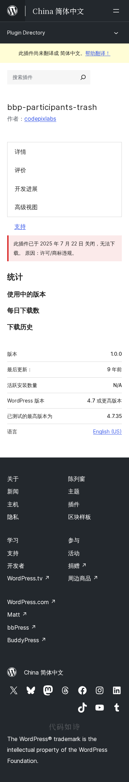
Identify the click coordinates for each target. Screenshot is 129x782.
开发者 (15, 565)
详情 (20, 151)
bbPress (21, 627)
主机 (13, 504)
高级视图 (26, 207)
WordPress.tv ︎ (28, 578)
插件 (74, 504)
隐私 (13, 516)
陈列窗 (76, 478)
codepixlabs (40, 118)
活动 (74, 553)
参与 (74, 540)
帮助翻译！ (97, 53)
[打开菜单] (117, 11)
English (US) (107, 431)
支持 (20, 226)
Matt (17, 614)
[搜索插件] (83, 77)
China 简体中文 (43, 672)
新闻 (13, 491)
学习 (13, 540)
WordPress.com (31, 602)
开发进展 (26, 188)
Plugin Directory (26, 32)
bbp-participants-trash (52, 107)
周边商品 (83, 578)
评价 (20, 170)
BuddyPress (26, 640)
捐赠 (77, 565)
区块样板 (79, 516)
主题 (74, 491)
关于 (13, 478)
